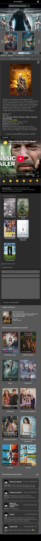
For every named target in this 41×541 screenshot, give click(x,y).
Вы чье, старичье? (10, 216)
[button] (38, 63)
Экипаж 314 (13, 526)
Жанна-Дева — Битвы (23, 217)
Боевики (15, 117)
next (39, 41)
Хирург (12, 514)
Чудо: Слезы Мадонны (23, 239)
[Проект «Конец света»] (28, 41)
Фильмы (10, 55)
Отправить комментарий (11, 302)
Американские (6, 118)
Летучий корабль (18, 312)
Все (37, 474)
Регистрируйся (6, 188)
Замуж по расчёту (16, 481)
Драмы (28, 117)
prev (2, 41)
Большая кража (10, 238)
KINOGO (3, 55)
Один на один (10, 260)
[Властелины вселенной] (10, 41)
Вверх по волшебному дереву (14, 504)
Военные (22, 117)
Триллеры (34, 117)
